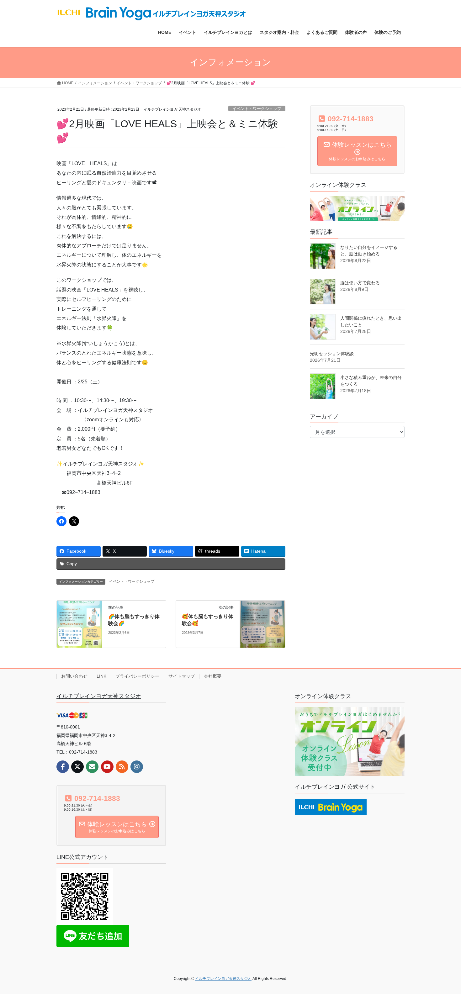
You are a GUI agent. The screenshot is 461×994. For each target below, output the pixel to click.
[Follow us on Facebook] (62, 766)
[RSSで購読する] (122, 766)
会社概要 (212, 676)
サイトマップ (181, 676)
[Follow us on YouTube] (107, 766)
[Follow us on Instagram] (136, 766)
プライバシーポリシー (137, 676)
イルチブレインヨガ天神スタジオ (98, 696)
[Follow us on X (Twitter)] (77, 766)
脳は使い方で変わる (360, 282)
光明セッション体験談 (332, 353)
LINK (101, 676)
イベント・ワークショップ (256, 108)
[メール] (92, 766)
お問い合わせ (74, 676)
